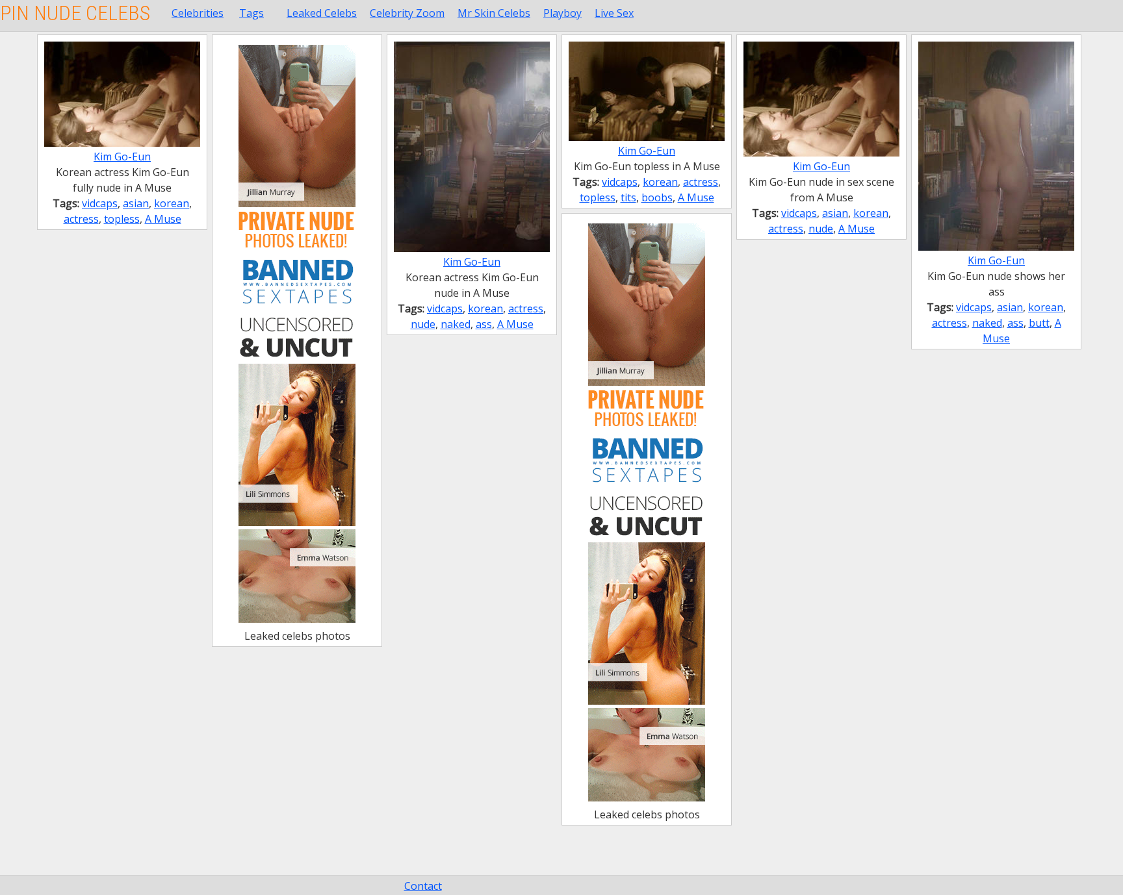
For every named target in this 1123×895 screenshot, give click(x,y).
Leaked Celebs (322, 13)
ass (484, 324)
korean (171, 203)
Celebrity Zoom (407, 13)
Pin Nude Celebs (75, 13)
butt (1039, 323)
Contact (423, 886)
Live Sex (614, 13)
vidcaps (100, 203)
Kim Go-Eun (122, 156)
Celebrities (198, 13)
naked (456, 324)
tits (628, 197)
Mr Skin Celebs (494, 13)
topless (122, 219)
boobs (657, 197)
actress (81, 219)
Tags (251, 13)
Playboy (562, 13)
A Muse (163, 219)
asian (136, 203)
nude (423, 324)
